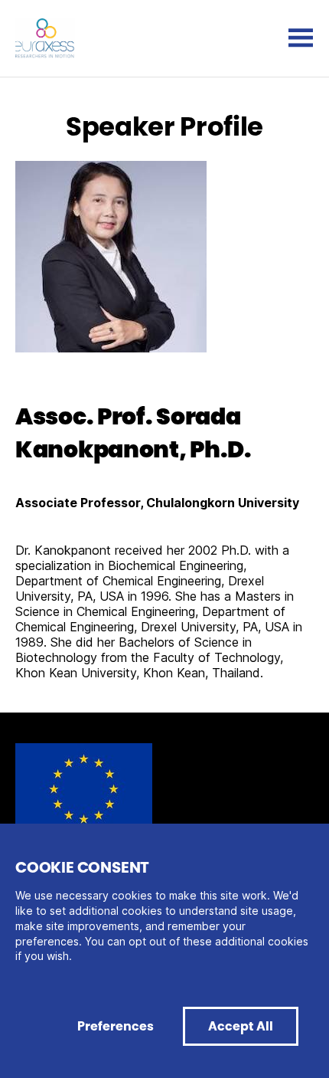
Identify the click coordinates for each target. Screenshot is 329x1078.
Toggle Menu (300, 38)
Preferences (115, 1026)
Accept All (240, 1026)
